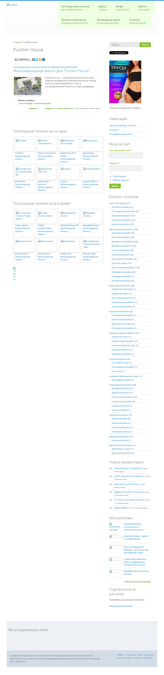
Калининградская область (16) (124, 333)
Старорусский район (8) (123, 401)
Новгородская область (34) (122, 384)
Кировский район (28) (122, 254)
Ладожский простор (43, 183)
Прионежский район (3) (123, 323)
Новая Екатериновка (44, 227)
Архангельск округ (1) (122, 448)
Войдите (49, 108)
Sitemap (137, 658)
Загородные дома (108, 21)
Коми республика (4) (119, 359)
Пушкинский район (42, 103)
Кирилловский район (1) (124, 289)
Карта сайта (148, 658)
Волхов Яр (20, 181)
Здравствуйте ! (121, 507)
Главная (17, 42)
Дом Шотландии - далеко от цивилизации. (136, 537)
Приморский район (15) (123, 215)
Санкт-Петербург (26, 103)
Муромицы (88, 152)
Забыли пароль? (121, 180)
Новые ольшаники (46, 152)
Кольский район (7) (121, 440)
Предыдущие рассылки (120, 606)
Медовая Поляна (91, 225)
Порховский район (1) (122, 427)
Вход (140, 655)
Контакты (114, 129)
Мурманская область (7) (121, 436)
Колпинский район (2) (122, 207)
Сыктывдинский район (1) (124, 366)
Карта (103, 7)
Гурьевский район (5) (122, 349)
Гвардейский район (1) (123, 354)
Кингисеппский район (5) (124, 258)
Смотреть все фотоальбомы (138, 581)
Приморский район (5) (123, 453)
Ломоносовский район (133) (126, 267)
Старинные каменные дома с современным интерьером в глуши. (135, 562)
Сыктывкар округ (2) (122, 362)
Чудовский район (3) (122, 405)
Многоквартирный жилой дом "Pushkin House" (51, 70)
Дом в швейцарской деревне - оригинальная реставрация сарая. (136, 549)
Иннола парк (89, 253)
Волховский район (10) (123, 237)
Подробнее (33, 108)
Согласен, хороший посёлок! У (129, 499)
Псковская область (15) (120, 415)
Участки (137, 21)
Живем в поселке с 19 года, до (129, 491)
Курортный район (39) (123, 224)
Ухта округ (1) (118, 371)
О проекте (131, 655)
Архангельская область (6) (122, 445)
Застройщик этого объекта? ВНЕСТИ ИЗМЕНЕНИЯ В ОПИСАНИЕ (45, 67)
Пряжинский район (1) (123, 319)
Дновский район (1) (121, 423)
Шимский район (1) (121, 410)
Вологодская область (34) (121, 285)
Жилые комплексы (74, 21)
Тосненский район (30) (123, 280)
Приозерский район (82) (124, 272)
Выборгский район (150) (124, 245)
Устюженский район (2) (123, 306)
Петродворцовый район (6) (125, 211)
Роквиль (19, 152)
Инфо (122, 7)
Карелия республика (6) (121, 311)
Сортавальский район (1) (124, 315)
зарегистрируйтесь (65, 108)
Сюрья (63, 181)
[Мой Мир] (43, 59)
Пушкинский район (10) (123, 219)
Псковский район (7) (122, 431)
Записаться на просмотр (126, 484)
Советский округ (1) (121, 336)
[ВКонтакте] (33, 59)
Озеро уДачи (21, 225)
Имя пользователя (120, 150)
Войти (144, 7)
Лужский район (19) (121, 263)
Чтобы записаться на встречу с (129, 476)
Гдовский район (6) (121, 418)
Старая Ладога (90, 181)
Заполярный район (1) (123, 379)
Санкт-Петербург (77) (119, 203)
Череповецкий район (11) (124, 302)
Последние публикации (121, 134)
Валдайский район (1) (122, 388)
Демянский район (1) (122, 392)
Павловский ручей (69, 225)
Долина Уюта (21, 253)
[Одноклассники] (40, 59)
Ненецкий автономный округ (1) (125, 376)
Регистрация (119, 176)
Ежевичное (65, 253)
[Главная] (12, 4)
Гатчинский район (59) (123, 250)
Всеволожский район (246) (125, 241)
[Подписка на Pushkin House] (56, 274)
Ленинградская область (22, 157)
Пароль (114, 163)
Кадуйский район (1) (122, 293)
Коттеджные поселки (75, 7)
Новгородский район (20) (124, 397)
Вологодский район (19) (123, 297)
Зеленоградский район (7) (125, 341)
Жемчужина (43, 253)
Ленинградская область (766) (123, 229)
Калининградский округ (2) (125, 345)
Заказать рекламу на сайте (122, 125)
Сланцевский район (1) (123, 276)
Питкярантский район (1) (124, 328)
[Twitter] (37, 59)
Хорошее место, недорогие (127, 468)
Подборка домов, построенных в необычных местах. (134, 526)
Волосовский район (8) (123, 232)
